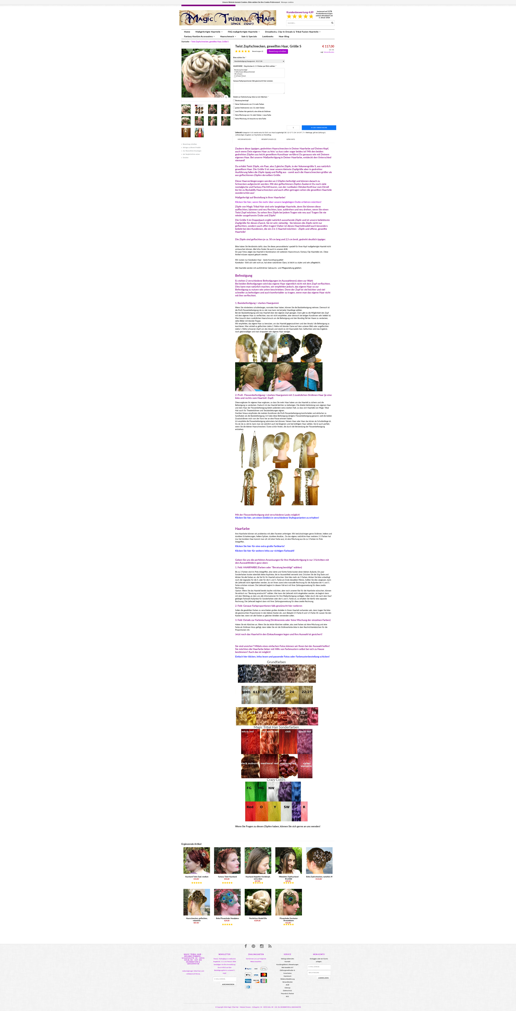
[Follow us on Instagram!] (262, 946)
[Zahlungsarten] (248, 969)
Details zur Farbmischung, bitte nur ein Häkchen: (250, 97)
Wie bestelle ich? (287, 967)
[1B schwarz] (259, 74)
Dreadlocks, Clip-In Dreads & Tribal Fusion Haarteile (291, 32)
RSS (287, 996)
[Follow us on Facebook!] (246, 946)
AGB (287, 985)
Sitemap (287, 988)
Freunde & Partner (287, 993)
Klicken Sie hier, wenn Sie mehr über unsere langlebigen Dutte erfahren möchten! (278, 202)
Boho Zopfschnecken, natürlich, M (319, 877)
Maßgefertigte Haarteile (208, 32)
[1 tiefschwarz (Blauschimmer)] (259, 72)
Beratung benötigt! (242, 100)
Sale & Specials (249, 36)
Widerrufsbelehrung (287, 979)
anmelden (323, 978)
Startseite (185, 42)
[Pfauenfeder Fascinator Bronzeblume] (288, 902)
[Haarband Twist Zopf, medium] (196, 860)
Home (187, 32)
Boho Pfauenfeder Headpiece (227, 918)
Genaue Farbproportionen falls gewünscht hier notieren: (253, 81)
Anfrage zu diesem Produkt (192, 147)
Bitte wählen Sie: (239, 57)
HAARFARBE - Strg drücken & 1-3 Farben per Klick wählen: (254, 66)
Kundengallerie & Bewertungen (287, 964)
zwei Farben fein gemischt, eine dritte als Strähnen (253, 111)
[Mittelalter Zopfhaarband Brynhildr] (288, 860)
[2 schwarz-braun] (259, 76)
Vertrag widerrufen (287, 959)
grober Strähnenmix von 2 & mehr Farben (250, 108)
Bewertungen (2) (257, 51)
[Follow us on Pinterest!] (253, 946)
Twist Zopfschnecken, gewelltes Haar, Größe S (210, 42)
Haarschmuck (227, 36)
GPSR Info (290, 139)
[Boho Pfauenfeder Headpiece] (227, 902)
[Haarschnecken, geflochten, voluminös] (196, 902)
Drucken (185, 157)
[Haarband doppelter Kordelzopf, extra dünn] (258, 860)
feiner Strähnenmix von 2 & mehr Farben (249, 104)
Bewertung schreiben (190, 144)
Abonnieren (228, 984)
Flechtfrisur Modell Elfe (258, 918)
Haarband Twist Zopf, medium (196, 877)
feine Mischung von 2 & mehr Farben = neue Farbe (253, 115)
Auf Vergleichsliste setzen (191, 154)
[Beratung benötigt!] (259, 70)
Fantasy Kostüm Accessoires (198, 36)
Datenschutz (287, 990)
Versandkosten (329, 52)
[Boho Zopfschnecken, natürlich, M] (319, 860)
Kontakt (287, 961)
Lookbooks (267, 36)
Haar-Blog (284, 36)
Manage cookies (287, 2)
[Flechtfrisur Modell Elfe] (258, 902)
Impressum (287, 976)
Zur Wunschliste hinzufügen (192, 151)
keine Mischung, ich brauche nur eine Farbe (250, 119)
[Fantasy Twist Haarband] (227, 860)
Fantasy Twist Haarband (227, 877)
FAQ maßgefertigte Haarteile (243, 32)
